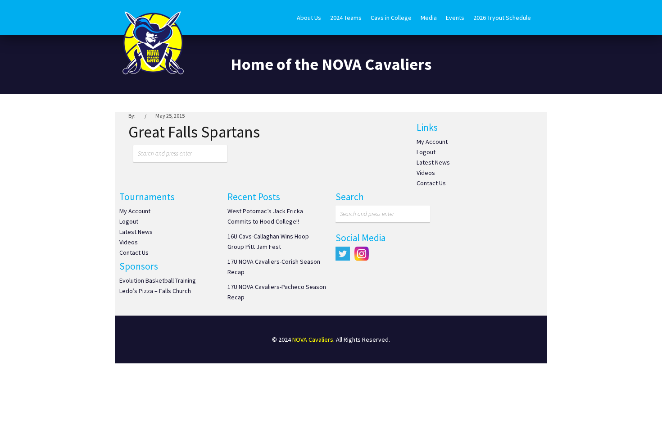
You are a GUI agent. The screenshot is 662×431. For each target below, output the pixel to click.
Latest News (433, 162)
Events (455, 18)
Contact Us (431, 183)
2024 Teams (346, 18)
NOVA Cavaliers (312, 339)
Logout (426, 152)
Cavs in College (391, 18)
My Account (432, 142)
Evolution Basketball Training (157, 280)
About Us (309, 18)
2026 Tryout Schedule (502, 18)
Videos (426, 173)
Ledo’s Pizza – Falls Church (155, 291)
